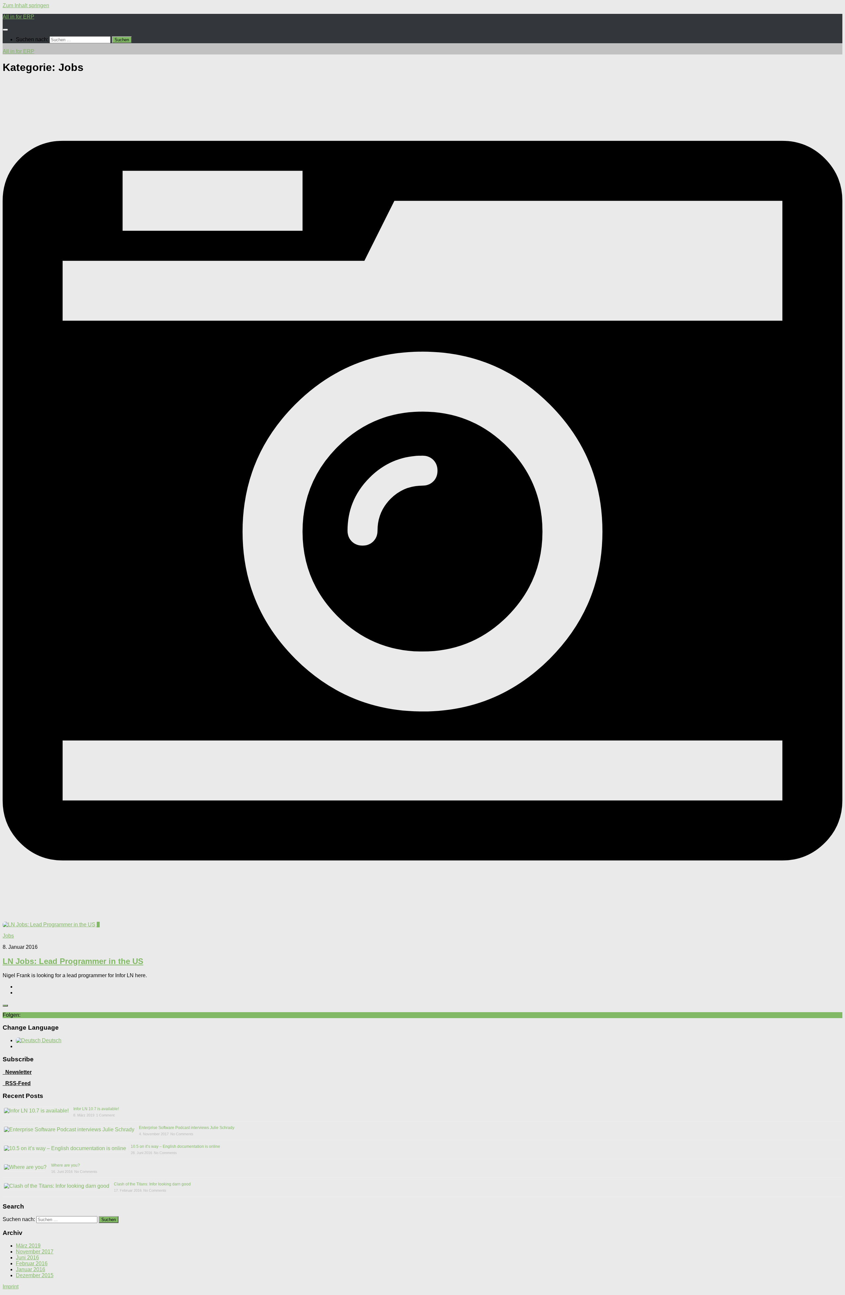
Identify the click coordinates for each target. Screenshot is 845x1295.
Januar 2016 (30, 1269)
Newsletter (17, 1072)
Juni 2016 (27, 1257)
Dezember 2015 (34, 1275)
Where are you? (65, 1165)
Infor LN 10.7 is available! (96, 1109)
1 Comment (105, 1115)
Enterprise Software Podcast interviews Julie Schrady (186, 1127)
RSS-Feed (18, 1083)
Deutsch (51, 1040)
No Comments (181, 1134)
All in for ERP (18, 16)
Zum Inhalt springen (26, 5)
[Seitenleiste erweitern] (5, 1006)
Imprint (10, 1286)
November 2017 (34, 1251)
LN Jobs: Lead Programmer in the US (73, 961)
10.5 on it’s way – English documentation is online (175, 1146)
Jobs (8, 936)
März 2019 (28, 1245)
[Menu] (5, 30)
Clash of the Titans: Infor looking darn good (152, 1184)
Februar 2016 (32, 1263)
